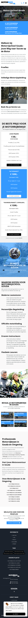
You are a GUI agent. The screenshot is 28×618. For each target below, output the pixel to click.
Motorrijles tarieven (9, 551)
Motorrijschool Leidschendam (14, 492)
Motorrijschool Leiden (14, 501)
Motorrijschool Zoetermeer (14, 490)
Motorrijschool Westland (14, 567)
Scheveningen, (11, 454)
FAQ (14, 537)
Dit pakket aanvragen (14, 196)
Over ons (14, 535)
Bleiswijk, (5, 456)
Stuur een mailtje (14, 583)
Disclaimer (14, 541)
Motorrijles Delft (14, 488)
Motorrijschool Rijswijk (14, 499)
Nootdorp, (17, 454)
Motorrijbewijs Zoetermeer (14, 565)
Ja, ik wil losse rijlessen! (14, 165)
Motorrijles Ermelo (14, 569)
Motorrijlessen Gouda (8, 553)
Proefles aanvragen (13, 522)
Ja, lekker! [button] (15, 614)
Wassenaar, (18, 453)
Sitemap (14, 544)
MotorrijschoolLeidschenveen (14, 494)
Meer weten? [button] (9, 610)
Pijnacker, (22, 454)
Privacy (14, 539)
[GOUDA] (14, 577)
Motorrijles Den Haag (14, 484)
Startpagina (14, 600)
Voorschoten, (5, 454)
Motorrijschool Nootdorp (14, 561)
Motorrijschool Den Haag (14, 486)
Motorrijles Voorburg (14, 496)
